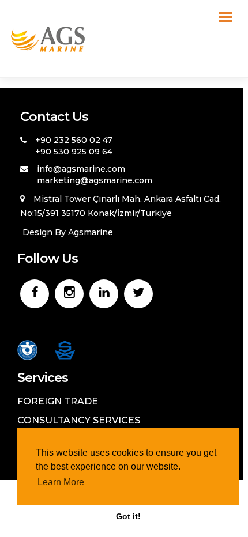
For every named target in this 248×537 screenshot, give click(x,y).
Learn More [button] (60, 482)
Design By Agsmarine (67, 232)
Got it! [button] (128, 516)
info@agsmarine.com (81, 169)
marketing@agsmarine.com (94, 180)
